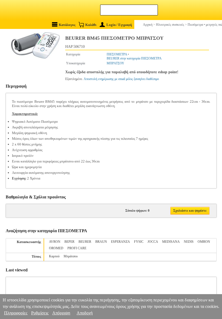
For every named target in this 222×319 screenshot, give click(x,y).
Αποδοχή (85, 313)
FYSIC (138, 242)
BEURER (85, 242)
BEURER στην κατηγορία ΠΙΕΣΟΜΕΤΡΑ (134, 58)
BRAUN (101, 242)
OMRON (204, 242)
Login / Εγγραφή (119, 25)
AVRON (54, 242)
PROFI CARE (76, 248)
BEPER (69, 242)
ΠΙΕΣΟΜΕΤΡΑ (117, 54)
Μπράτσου (71, 256)
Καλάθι (90, 25)
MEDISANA (171, 242)
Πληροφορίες (15, 313)
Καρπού (54, 256)
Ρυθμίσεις (39, 313)
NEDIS (189, 242)
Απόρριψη (61, 313)
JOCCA (153, 242)
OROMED (56, 248)
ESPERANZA (120, 242)
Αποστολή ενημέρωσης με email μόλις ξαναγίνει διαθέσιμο (121, 79)
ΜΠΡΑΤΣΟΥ (115, 63)
